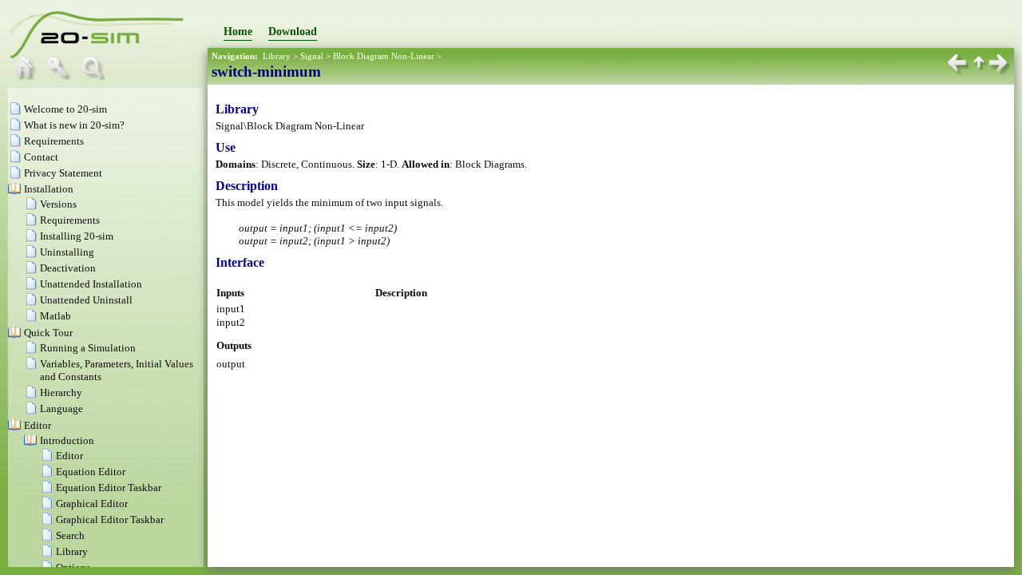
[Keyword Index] (62, 76)
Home (238, 32)
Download (292, 32)
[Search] (97, 76)
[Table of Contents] (28, 76)
